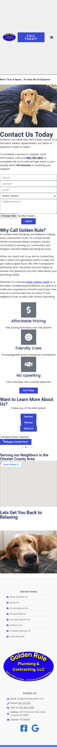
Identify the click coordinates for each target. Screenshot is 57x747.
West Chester (8, 521)
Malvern (32, 521)
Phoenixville (46, 521)
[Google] (35, 728)
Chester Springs (9, 525)
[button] (51, 37)
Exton (22, 521)
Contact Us (29, 693)
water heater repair (38, 282)
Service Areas (28, 591)
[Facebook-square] (24, 728)
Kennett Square (30, 525)
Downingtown (8, 528)
